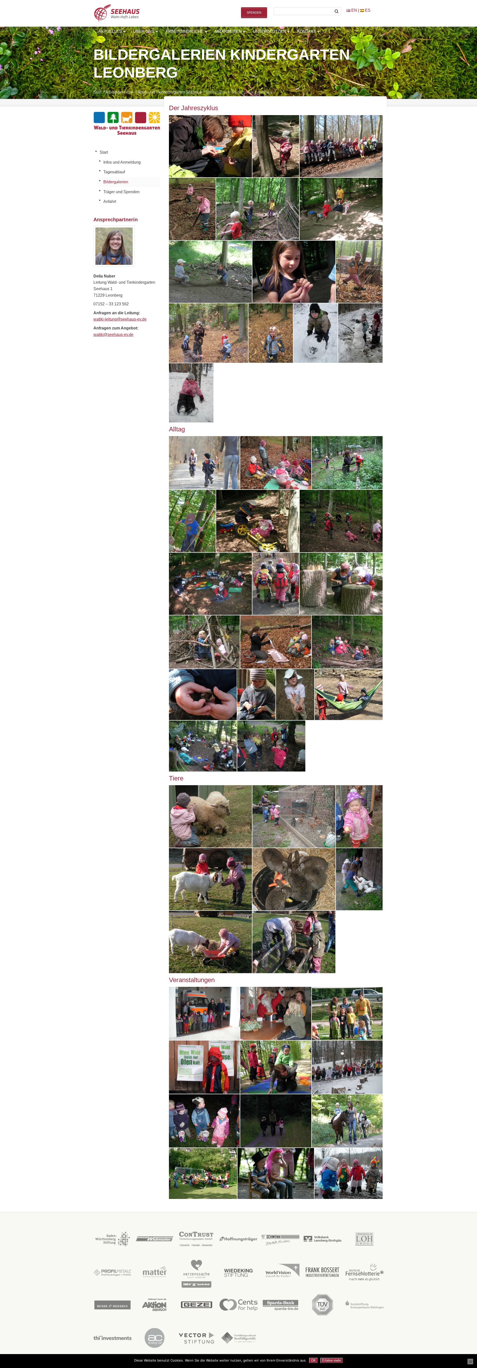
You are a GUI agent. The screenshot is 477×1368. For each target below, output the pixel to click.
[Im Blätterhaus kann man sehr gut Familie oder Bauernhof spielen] (204, 642)
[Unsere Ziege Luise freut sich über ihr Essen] (210, 942)
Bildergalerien (115, 182)
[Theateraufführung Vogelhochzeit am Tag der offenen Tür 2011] (276, 1173)
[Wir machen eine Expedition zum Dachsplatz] (341, 146)
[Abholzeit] (204, 462)
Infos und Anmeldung (122, 162)
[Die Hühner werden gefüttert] (293, 816)
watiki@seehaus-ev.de (113, 334)
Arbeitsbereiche (119, 92)
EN (353, 10)
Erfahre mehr (331, 1360)
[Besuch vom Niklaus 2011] (275, 1013)
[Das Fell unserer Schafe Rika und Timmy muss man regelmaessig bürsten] (210, 816)
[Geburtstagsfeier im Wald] (210, 584)
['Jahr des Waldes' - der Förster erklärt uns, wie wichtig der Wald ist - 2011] (204, 1067)
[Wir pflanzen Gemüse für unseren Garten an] (210, 146)
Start (97, 92)
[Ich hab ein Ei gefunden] (359, 816)
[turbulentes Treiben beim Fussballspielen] (341, 209)
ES (367, 10)
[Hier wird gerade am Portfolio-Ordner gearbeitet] (341, 584)
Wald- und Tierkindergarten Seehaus (169, 92)
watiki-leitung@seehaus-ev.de (120, 319)
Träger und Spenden (121, 192)
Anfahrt (109, 201)
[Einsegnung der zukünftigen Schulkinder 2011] (347, 1013)
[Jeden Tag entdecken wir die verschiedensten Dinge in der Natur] (203, 694)
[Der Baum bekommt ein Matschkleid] (275, 146)
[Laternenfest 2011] (204, 1120)
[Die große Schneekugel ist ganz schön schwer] (315, 333)
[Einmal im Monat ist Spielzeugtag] (257, 521)
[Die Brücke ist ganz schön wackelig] (359, 272)
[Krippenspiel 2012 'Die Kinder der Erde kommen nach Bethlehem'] (347, 1067)
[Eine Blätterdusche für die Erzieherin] (208, 333)
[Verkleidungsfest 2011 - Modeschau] (349, 1173)
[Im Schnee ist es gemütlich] (191, 392)
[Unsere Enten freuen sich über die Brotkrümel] (359, 879)
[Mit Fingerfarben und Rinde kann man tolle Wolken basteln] (256, 694)
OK (313, 1360)
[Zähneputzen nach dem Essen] (271, 746)
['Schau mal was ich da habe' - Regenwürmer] (295, 694)
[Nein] (470, 1362)
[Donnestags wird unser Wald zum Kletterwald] (192, 521)
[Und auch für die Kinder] (270, 333)
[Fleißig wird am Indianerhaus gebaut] (257, 209)
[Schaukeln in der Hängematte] (349, 694)
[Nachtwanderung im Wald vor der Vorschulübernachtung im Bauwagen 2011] (275, 1120)
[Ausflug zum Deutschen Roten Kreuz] (204, 1013)
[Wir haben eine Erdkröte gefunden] (293, 272)
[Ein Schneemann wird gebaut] (360, 333)
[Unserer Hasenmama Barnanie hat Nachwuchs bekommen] (293, 942)
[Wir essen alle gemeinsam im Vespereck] (203, 746)
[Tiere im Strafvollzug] (293, 879)
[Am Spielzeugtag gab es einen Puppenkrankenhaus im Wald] (275, 462)
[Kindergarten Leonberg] (210, 879)
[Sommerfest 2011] (203, 1173)
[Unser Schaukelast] (210, 272)
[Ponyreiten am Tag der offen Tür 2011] (347, 1120)
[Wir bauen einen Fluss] (192, 209)
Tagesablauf (114, 172)
